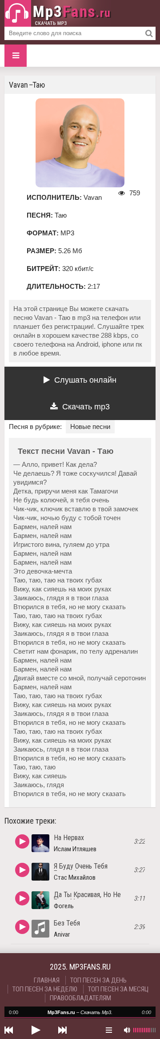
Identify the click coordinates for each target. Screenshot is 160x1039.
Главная (47, 980)
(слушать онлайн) (22, 841)
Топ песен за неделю (44, 989)
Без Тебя (67, 923)
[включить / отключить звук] (126, 1030)
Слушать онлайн (85, 380)
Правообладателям (80, 998)
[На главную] (57, 13)
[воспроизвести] (35, 1030)
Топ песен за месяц (118, 989)
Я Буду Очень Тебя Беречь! (81, 869)
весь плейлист (108, 1030)
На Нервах (69, 837)
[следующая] (62, 1030)
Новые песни (90, 426)
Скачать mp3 (86, 406)
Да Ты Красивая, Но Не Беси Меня (87, 898)
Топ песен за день (98, 980)
